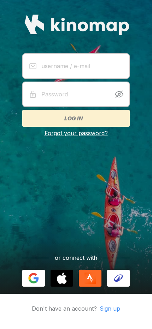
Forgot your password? (76, 133)
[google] (33, 278)
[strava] (90, 278)
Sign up (110, 308)
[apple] (62, 278)
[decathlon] (118, 278)
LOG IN (73, 118)
